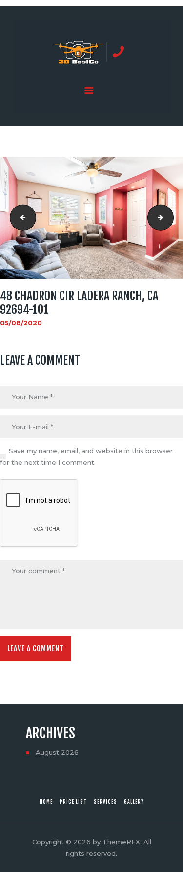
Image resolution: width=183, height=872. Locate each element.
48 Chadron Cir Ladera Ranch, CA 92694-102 (170, 218)
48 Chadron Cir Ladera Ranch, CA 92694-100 (20, 218)
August (57, 752)
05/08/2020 (21, 323)
